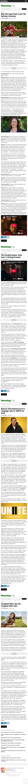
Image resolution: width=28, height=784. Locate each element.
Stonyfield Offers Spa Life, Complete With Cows (11, 737)
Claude (2, 139)
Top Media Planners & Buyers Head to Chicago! (11, 757)
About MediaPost (9, 768)
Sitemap (11, 769)
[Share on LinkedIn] (5, 237)
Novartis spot (19, 111)
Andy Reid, (14, 358)
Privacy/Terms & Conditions (11, 770)
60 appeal (22, 488)
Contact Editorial (20, 768)
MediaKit (14, 768)
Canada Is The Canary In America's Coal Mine (10, 745)
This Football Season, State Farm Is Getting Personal (12, 732)
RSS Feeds (7, 769)
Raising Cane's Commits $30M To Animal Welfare (11, 743)
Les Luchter (4, 415)
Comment (4, 240)
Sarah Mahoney (5, 18)
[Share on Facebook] (2, 237)
